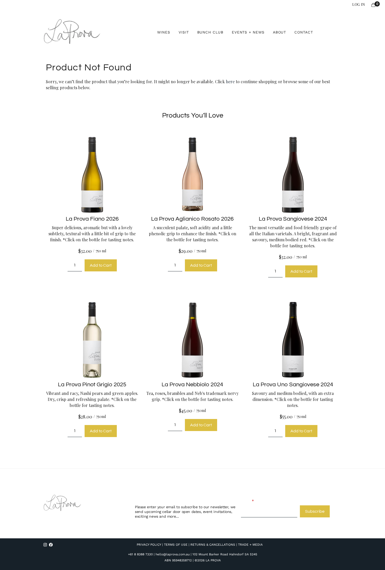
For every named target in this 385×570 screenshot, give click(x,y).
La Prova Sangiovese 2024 (293, 219)
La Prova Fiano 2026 (92, 219)
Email (246, 501)
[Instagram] (45, 545)
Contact (303, 32)
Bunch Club (210, 32)
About (279, 32)
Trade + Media (250, 544)
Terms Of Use (176, 544)
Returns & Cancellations (212, 544)
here (230, 81)
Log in (358, 5)
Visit (184, 32)
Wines (163, 32)
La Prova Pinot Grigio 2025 (92, 385)
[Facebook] (51, 545)
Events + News (248, 32)
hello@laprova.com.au (173, 554)
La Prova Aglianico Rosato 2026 (192, 219)
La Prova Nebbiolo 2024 (192, 385)
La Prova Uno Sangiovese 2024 (293, 385)
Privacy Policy (149, 544)
